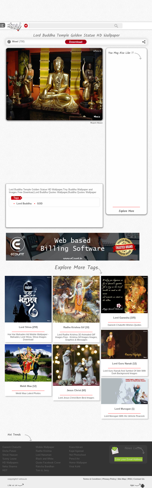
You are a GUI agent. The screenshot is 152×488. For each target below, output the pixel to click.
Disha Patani (9, 451)
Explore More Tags (76, 267)
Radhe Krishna (44, 451)
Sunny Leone (9, 458)
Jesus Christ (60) (76, 390)
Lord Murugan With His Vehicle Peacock (124, 416)
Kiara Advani (76, 447)
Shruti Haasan (10, 454)
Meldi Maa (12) (28, 386)
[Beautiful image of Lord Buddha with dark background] (116, 190)
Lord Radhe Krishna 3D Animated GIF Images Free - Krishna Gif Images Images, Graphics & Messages (76, 337)
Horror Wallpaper (78, 462)
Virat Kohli (74, 466)
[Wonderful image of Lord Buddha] (135, 178)
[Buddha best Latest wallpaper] (135, 137)
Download (75, 41)
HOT (4, 470)
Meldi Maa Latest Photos (28, 393)
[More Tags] (2, 26)
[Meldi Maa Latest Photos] (28, 363)
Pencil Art (74, 458)
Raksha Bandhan (45, 466)
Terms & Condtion (92, 479)
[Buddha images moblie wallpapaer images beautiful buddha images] (116, 139)
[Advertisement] (67, 11)
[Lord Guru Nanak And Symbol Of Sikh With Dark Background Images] (124, 344)
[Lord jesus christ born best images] (76, 365)
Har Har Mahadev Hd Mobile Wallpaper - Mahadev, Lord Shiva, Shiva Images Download (28, 337)
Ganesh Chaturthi (11, 447)
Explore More (126, 211)
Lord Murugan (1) (124, 408)
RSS (130, 479)
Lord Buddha (24, 203)
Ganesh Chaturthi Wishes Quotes (124, 325)
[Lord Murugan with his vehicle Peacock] (124, 391)
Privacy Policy (109, 479)
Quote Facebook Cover (48, 462)
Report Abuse (96, 123)
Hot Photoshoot (77, 454)
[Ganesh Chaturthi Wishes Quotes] (124, 294)
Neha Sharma (9, 466)
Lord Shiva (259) (28, 327)
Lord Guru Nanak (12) (124, 363)
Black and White (44, 458)
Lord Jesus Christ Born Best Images (76, 398)
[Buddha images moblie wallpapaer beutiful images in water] (135, 116)
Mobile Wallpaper (45, 447)
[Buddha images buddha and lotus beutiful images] (116, 107)
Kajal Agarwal (76, 451)
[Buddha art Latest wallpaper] (135, 155)
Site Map (122, 479)
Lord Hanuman (43, 454)
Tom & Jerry (42, 470)
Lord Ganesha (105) (124, 317)
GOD (39, 203)
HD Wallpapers (10, 462)
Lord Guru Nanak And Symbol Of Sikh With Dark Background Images (124, 372)
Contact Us (138, 479)
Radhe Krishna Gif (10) (76, 327)
